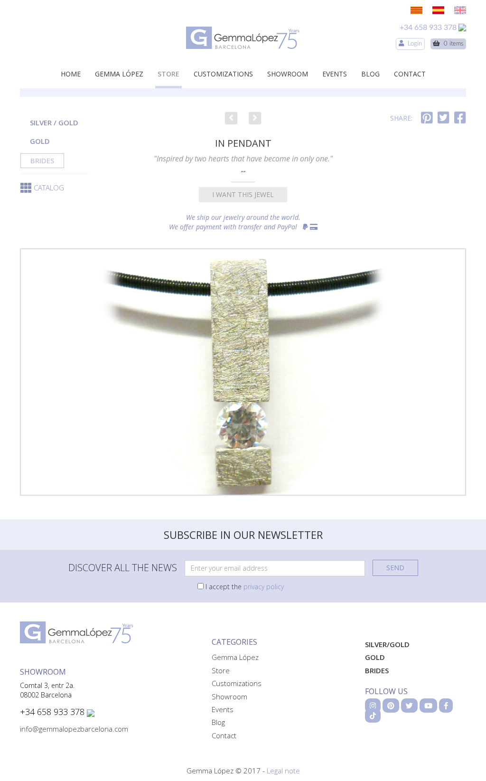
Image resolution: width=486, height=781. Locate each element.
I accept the (244, 586)
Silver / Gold (54, 122)
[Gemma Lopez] (243, 38)
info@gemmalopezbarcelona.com (74, 729)
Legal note (283, 770)
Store (168, 73)
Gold (40, 141)
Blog (370, 73)
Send (395, 567)
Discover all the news (122, 567)
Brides (42, 160)
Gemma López (119, 73)
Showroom (287, 73)
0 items (452, 44)
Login (413, 44)
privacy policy (263, 586)
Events (334, 73)
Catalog (49, 187)
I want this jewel (243, 194)
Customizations (223, 73)
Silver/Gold (387, 644)
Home (71, 73)
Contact (410, 73)
